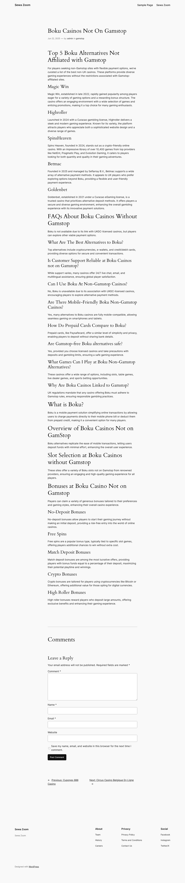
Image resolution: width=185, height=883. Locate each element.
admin (70, 38)
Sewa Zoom (22, 5)
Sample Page (145, 5)
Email (52, 718)
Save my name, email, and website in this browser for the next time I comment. (91, 748)
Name (52, 704)
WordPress (34, 866)
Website (52, 732)
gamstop (80, 38)
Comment (54, 671)
